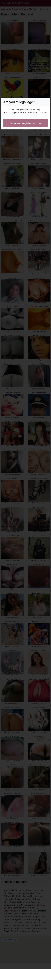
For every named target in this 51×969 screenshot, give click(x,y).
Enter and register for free (26, 123)
